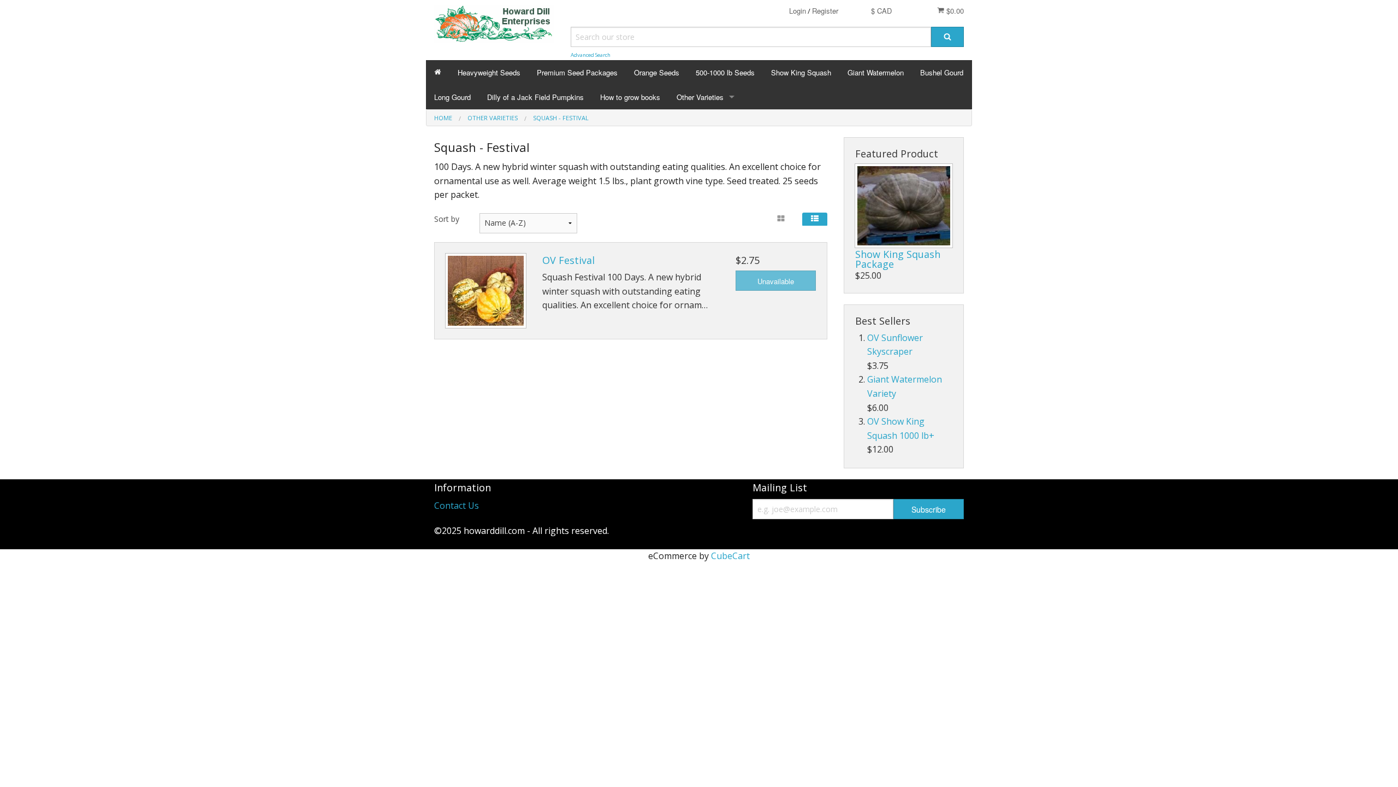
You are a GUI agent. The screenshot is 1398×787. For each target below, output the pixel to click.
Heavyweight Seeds (489, 72)
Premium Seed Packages (577, 72)
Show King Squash (801, 72)
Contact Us (456, 506)
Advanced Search (591, 54)
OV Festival (568, 260)
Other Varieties (700, 97)
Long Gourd (452, 97)
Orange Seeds (656, 72)
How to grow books (630, 97)
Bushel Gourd (941, 72)
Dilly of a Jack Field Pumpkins (535, 97)
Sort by (446, 219)
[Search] (947, 37)
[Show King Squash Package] (903, 206)
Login (797, 10)
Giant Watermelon (876, 72)
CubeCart (730, 556)
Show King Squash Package (897, 259)
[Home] (437, 72)
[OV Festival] (486, 291)
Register (825, 10)
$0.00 (954, 10)
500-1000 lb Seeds (725, 72)
